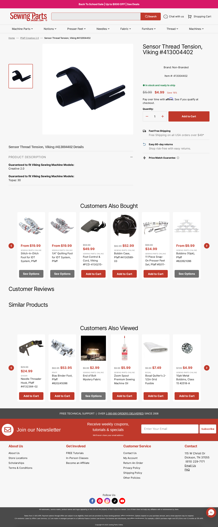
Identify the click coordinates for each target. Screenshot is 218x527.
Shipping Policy (132, 472)
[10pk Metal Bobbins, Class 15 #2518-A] (187, 368)
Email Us (190, 465)
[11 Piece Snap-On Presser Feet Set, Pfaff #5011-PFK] (156, 245)
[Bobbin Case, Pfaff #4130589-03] (124, 245)
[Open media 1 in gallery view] (125, 51)
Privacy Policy (131, 467)
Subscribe (207, 428)
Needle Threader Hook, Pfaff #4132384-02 (31, 382)
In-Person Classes (77, 458)
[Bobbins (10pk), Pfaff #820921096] (187, 245)
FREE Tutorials (75, 453)
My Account (130, 458)
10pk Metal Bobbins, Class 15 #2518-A (185, 379)
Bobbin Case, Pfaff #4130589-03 (124, 257)
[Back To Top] (212, 521)
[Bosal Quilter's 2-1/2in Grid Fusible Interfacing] (156, 368)
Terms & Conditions (20, 467)
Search (152, 16)
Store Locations (18, 458)
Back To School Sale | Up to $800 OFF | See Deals (109, 4)
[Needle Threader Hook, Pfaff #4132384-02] (31, 368)
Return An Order (133, 463)
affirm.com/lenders (127, 516)
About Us (14, 453)
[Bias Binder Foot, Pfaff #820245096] (62, 368)
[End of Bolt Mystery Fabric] (93, 368)
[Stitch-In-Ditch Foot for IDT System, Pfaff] (31, 245)
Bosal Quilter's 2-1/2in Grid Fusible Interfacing (155, 381)
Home (12, 38)
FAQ (187, 469)
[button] (198, 16)
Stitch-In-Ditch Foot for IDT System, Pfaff (30, 257)
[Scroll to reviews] (176, 59)
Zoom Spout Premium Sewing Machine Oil (124, 379)
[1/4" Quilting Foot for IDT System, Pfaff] (62, 245)
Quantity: (148, 108)
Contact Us (130, 453)
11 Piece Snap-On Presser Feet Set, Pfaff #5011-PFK (155, 262)
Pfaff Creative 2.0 (29, 38)
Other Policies (131, 477)
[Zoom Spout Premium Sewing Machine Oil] (124, 368)
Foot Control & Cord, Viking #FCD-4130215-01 (93, 262)
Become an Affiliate (77, 463)
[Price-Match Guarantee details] (178, 157)
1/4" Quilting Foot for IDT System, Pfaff (62, 257)
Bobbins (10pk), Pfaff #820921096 (185, 257)
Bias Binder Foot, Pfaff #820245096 (62, 379)
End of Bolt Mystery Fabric (92, 377)
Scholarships (16, 463)
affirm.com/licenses (137, 518)
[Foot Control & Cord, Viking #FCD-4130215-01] (93, 245)
